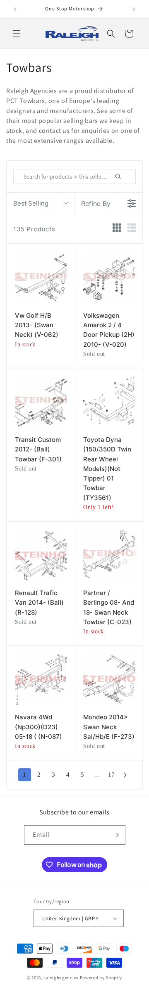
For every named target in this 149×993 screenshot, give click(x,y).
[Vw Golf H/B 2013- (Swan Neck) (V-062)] (41, 278)
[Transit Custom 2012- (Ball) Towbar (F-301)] (41, 402)
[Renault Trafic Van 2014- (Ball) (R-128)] (41, 555)
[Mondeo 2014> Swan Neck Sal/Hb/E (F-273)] (109, 680)
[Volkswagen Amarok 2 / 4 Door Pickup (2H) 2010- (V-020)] (109, 278)
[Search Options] (127, 176)
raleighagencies (61, 978)
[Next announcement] (134, 9)
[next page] (125, 775)
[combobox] (40, 203)
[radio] (117, 229)
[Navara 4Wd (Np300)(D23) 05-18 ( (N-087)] (41, 680)
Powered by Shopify (101, 978)
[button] (16, 34)
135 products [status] (34, 229)
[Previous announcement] (15, 9)
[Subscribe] (116, 835)
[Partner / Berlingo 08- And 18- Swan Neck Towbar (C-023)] (109, 555)
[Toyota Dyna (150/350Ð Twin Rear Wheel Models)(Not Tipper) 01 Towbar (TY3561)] (109, 402)
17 (111, 774)
